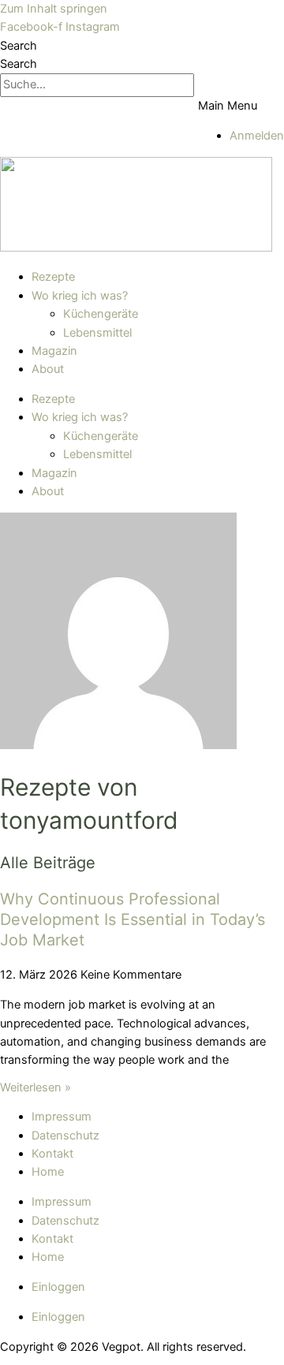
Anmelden (257, 136)
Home (48, 1172)
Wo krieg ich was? (80, 296)
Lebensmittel (97, 333)
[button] (241, 106)
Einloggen (58, 1287)
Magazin (54, 351)
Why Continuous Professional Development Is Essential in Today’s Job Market (132, 919)
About (48, 369)
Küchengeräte (100, 314)
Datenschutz (65, 1135)
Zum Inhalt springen (53, 9)
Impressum (62, 1117)
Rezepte (53, 277)
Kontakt (52, 1154)
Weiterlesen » (35, 1087)
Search (18, 46)
